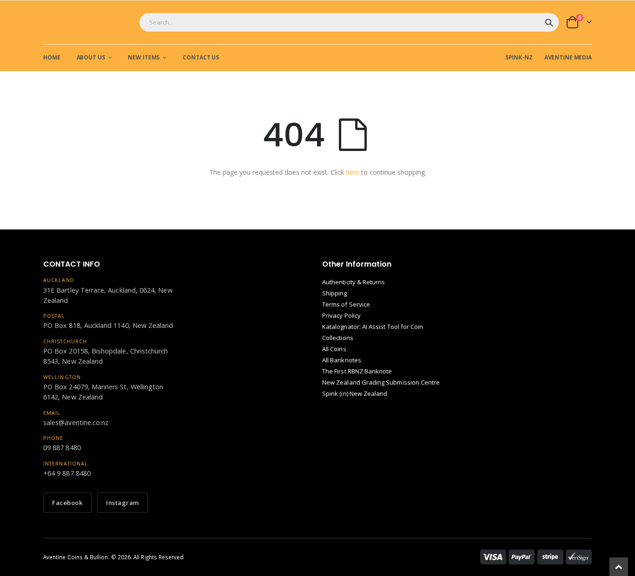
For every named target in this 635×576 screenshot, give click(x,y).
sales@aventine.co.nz (75, 422)
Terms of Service (346, 304)
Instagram (122, 502)
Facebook (67, 502)
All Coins (334, 349)
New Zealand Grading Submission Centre (381, 382)
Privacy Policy (341, 315)
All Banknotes (341, 360)
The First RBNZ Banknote (357, 371)
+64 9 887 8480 (67, 473)
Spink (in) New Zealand (354, 393)
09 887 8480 (62, 447)
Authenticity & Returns (353, 282)
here (352, 172)
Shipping (334, 293)
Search (549, 22)
